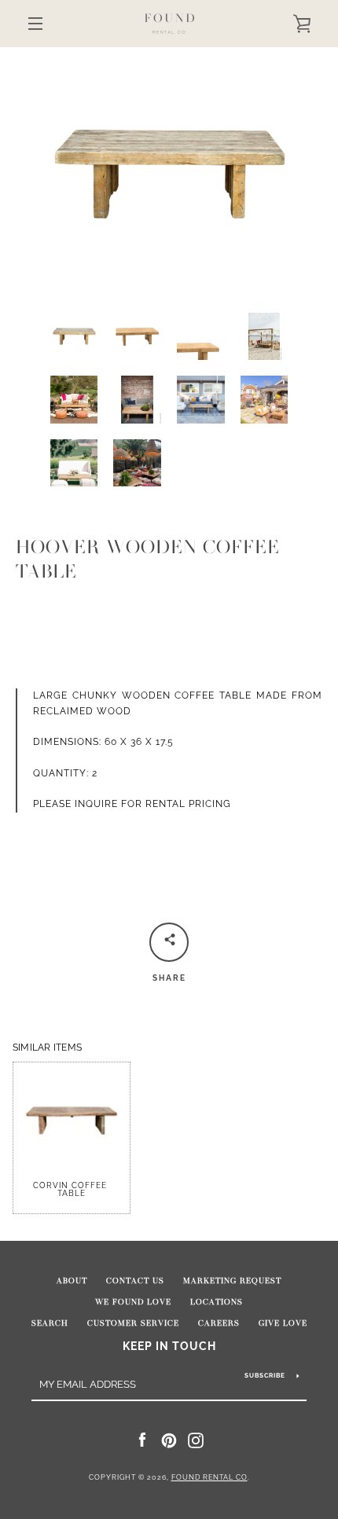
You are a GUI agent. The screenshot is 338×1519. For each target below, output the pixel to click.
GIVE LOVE (283, 1323)
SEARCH (49, 1323)
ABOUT (72, 1281)
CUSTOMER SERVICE (133, 1323)
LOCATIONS (216, 1302)
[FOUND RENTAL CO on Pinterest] (169, 1439)
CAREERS (219, 1323)
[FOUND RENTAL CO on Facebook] (142, 1439)
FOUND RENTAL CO (209, 1477)
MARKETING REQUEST (232, 1281)
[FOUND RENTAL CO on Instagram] (196, 1439)
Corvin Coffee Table (71, 1189)
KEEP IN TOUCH (169, 1345)
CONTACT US (135, 1281)
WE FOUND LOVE (133, 1302)
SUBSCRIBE (264, 1375)
